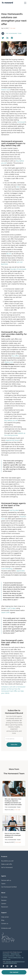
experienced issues (12, 440)
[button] (24, 2)
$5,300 (9, 254)
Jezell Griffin (5, 612)
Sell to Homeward (7, 867)
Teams (3, 883)
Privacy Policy (6, 953)
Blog (2, 920)
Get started (14, 972)
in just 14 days (11, 608)
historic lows (5, 90)
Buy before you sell (7, 861)
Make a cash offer (6, 864)
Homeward (21, 122)
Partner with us (6, 880)
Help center (5, 917)
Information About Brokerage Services (15, 961)
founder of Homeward (18, 269)
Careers (3, 903)
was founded (14, 510)
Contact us (4, 923)
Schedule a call (6, 928)
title (17, 187)
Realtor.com (9, 362)
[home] (7, 3)
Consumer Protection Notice (10, 963)
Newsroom (4, 907)
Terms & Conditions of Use (14, 957)
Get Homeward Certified (9, 887)
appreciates (20, 571)
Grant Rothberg (6, 569)
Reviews (3, 900)
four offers (15, 356)
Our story (4, 897)
